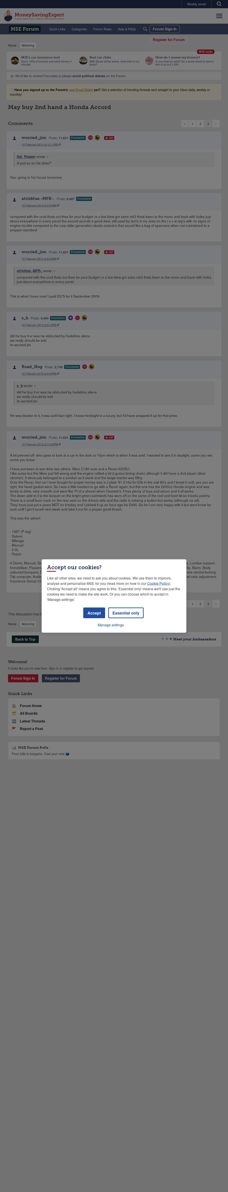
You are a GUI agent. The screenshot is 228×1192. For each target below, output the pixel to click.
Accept (94, 613)
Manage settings (111, 624)
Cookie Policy (158, 583)
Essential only (125, 613)
